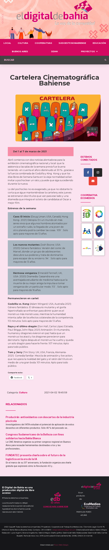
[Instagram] (98, 172)
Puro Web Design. (61, 545)
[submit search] (105, 60)
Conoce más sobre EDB (55, 506)
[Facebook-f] (88, 172)
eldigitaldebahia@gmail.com (64, 530)
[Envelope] (93, 181)
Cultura (23, 392)
